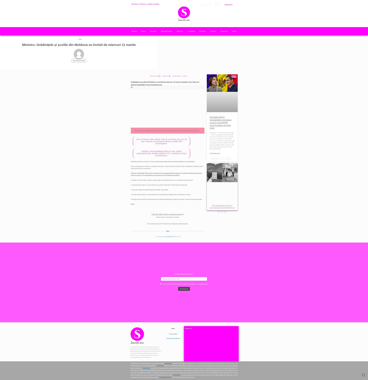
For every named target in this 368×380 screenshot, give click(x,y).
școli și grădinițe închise (170, 236)
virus (179, 236)
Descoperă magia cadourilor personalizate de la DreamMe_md (222, 207)
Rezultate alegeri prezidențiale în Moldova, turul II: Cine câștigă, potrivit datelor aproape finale (221, 122)
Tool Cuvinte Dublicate (173, 338)
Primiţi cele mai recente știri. (184, 274)
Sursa (132, 204)
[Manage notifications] (363, 374)
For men (202, 31)
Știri (80, 39)
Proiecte (143, 4)
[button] (216, 4)
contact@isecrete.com (165, 377)
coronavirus (160, 236)
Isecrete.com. (168, 363)
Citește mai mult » (215, 153)
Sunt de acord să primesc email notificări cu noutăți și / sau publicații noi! (185, 284)
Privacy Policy (173, 334)
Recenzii (135, 4)
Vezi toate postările (79, 60)
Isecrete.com (160, 365)
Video (234, 31)
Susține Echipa (153, 4)
